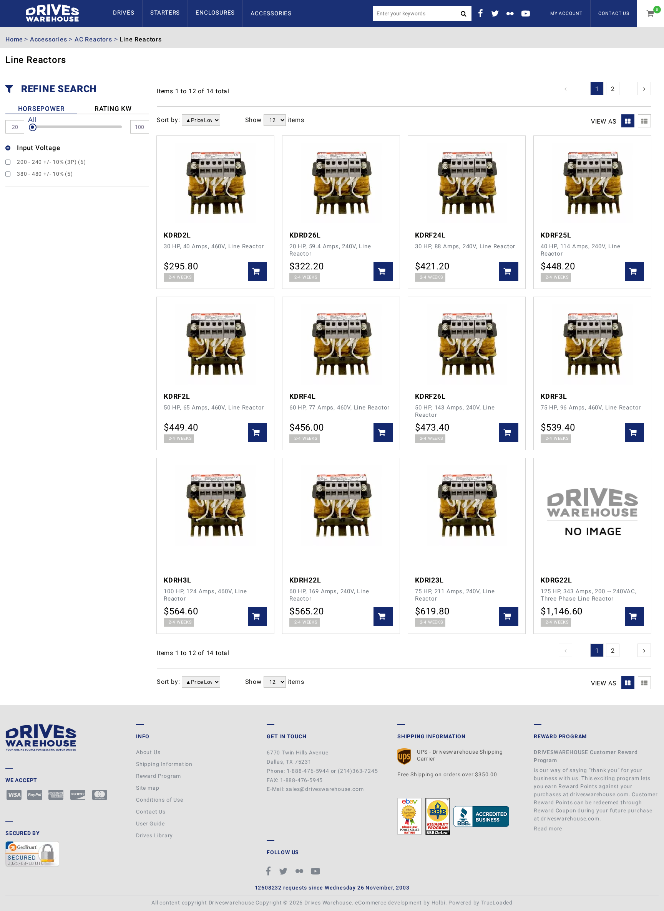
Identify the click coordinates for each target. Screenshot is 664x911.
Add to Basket (257, 271)
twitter (496, 13)
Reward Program (158, 776)
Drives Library (154, 835)
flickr (511, 14)
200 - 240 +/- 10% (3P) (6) (51, 162)
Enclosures (215, 12)
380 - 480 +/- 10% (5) (45, 174)
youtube (527, 13)
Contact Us (613, 13)
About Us (148, 752)
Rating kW (113, 108)
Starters (165, 12)
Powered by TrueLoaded (480, 902)
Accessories (271, 13)
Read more (549, 828)
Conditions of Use (159, 800)
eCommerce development (388, 902)
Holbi (438, 902)
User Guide (150, 823)
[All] (33, 127)
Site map (147, 788)
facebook (481, 13)
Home (14, 39)
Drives (123, 12)
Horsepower (41, 108)
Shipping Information (164, 764)
